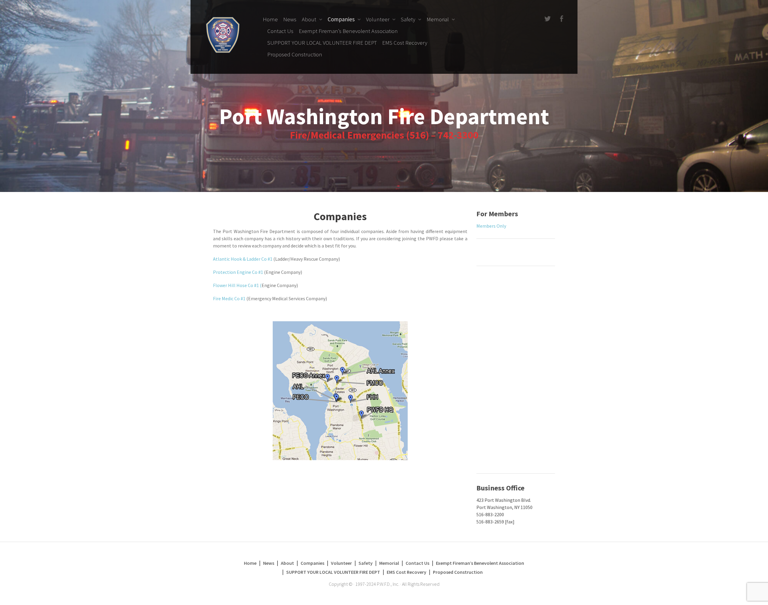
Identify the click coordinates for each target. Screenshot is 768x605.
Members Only (491, 226)
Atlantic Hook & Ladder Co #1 (243, 259)
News (289, 19)
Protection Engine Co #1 (238, 272)
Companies (341, 19)
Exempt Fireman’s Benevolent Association (348, 30)
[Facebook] (561, 19)
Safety (408, 19)
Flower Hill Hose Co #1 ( (237, 285)
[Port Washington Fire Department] (223, 34)
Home (270, 19)
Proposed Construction (294, 54)
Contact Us (280, 30)
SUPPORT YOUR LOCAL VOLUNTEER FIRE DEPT (322, 42)
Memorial (438, 19)
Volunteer (377, 19)
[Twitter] (547, 19)
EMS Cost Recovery (404, 42)
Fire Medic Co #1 (229, 298)
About (309, 19)
